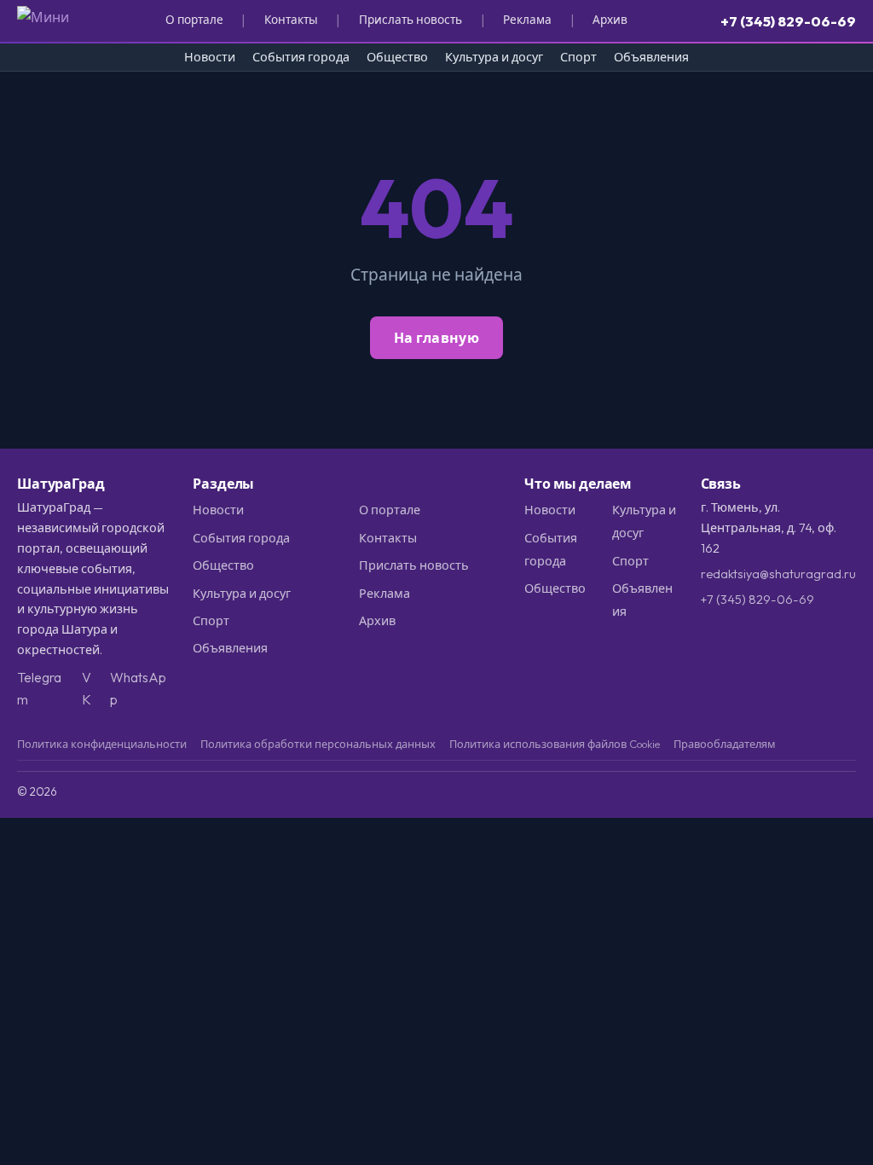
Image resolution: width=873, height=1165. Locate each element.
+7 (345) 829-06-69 (788, 21)
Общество (397, 57)
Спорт (578, 57)
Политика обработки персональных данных (318, 744)
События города (301, 57)
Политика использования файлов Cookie (554, 744)
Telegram (39, 688)
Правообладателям (725, 744)
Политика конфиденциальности (102, 744)
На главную (436, 337)
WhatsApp (138, 688)
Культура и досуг (494, 57)
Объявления (651, 57)
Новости (209, 57)
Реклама (527, 19)
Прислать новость (410, 19)
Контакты (291, 19)
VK (86, 688)
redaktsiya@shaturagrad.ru (778, 574)
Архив (610, 19)
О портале (194, 19)
